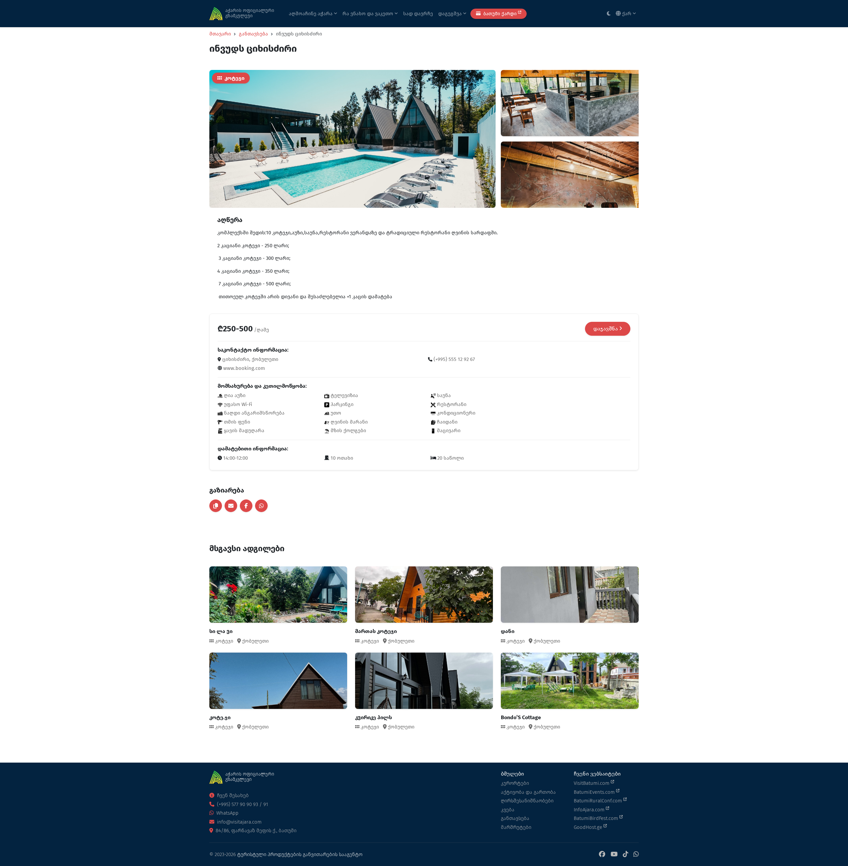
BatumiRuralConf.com (598, 801)
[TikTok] (625, 854)
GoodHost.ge (589, 827)
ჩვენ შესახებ (232, 795)
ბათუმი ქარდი (500, 14)
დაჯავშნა (606, 328)
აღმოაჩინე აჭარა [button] (311, 14)
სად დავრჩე (418, 14)
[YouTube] (613, 854)
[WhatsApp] (636, 854)
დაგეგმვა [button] (450, 14)
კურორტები (515, 783)
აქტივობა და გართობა (528, 792)
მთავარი (220, 34)
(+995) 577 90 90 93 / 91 (242, 804)
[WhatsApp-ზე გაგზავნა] (261, 505)
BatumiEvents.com (595, 792)
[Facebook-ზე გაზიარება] (246, 505)
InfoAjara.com (590, 810)
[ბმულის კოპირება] (215, 505)
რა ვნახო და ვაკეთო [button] (369, 14)
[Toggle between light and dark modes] (608, 13)
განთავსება (253, 34)
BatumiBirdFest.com (596, 818)
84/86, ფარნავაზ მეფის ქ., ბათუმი (255, 831)
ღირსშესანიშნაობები (527, 801)
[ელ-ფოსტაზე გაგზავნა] (231, 505)
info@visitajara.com (239, 822)
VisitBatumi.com (592, 783)
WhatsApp (226, 813)
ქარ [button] (627, 14)
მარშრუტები (516, 827)
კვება (507, 810)
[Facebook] (602, 854)
